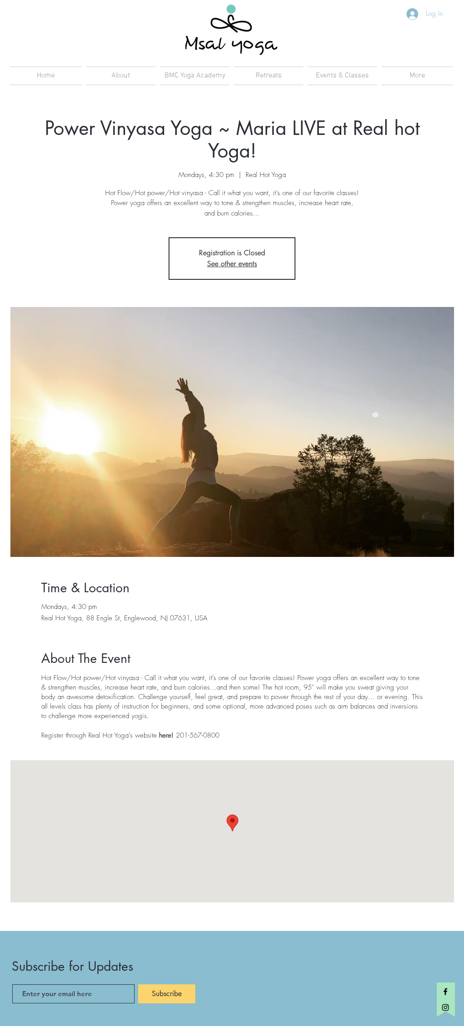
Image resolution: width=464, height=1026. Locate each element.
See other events (232, 263)
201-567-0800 (197, 735)
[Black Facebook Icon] (445, 991)
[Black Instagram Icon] (445, 1007)
